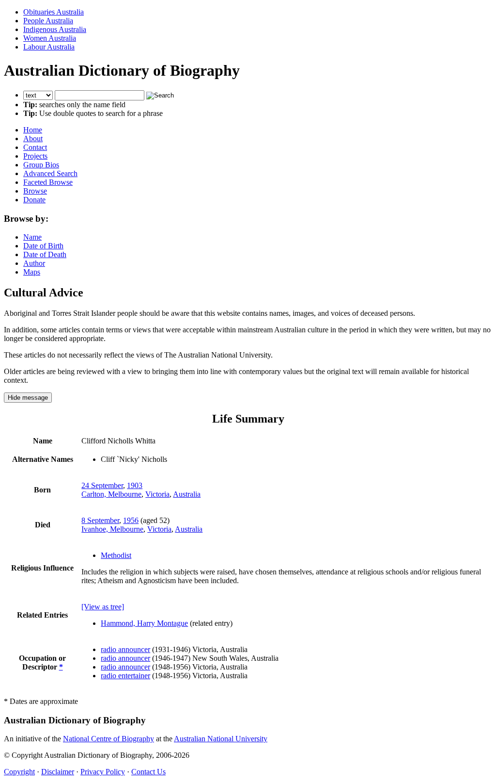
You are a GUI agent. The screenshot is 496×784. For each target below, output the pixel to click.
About (33, 138)
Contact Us (148, 772)
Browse (35, 191)
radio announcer (125, 649)
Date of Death (44, 254)
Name (32, 237)
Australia (187, 494)
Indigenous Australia (54, 29)
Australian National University (220, 739)
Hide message (28, 397)
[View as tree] (102, 607)
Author (34, 263)
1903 (134, 485)
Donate (34, 200)
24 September (102, 485)
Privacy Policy (102, 772)
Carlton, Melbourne (111, 494)
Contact (35, 147)
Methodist (116, 555)
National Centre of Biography (108, 739)
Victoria (157, 494)
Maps (31, 272)
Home (32, 130)
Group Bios (41, 165)
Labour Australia (49, 47)
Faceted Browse (48, 182)
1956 (131, 520)
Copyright (19, 772)
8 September (100, 520)
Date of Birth (43, 246)
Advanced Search (50, 173)
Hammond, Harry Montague (144, 623)
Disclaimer (57, 772)
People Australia (48, 20)
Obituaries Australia (53, 12)
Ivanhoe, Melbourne (112, 529)
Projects (35, 156)
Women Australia (49, 38)
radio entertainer (125, 675)
